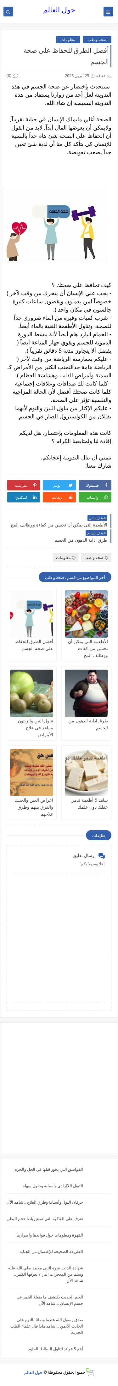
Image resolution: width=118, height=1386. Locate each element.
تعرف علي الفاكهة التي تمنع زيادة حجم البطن (45, 1218)
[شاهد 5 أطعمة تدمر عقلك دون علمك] (86, 772)
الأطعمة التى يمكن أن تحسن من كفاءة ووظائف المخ (88, 648)
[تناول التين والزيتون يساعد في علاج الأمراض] (31, 693)
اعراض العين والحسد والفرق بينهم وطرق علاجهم (34, 807)
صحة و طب (97, 39)
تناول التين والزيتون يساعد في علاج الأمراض (35, 728)
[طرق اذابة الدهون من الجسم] (86, 693)
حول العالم (59, 10)
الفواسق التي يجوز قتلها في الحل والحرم (48, 1169)
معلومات (67, 39)
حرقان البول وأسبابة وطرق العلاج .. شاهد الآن (45, 1202)
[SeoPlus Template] (89, 1372)
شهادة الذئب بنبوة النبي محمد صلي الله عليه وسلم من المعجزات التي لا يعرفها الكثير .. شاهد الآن (45, 1274)
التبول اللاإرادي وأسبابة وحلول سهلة (53, 1185)
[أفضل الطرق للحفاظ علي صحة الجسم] (31, 614)
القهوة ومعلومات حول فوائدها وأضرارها (49, 1235)
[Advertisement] (59, 1088)
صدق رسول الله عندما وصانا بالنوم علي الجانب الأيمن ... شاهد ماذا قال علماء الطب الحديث (46, 1326)
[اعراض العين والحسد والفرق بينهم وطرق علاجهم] (31, 772)
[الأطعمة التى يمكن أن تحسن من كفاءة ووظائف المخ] (86, 614)
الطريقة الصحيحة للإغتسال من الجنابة (51, 1251)
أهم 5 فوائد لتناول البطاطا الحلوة (55, 1349)
